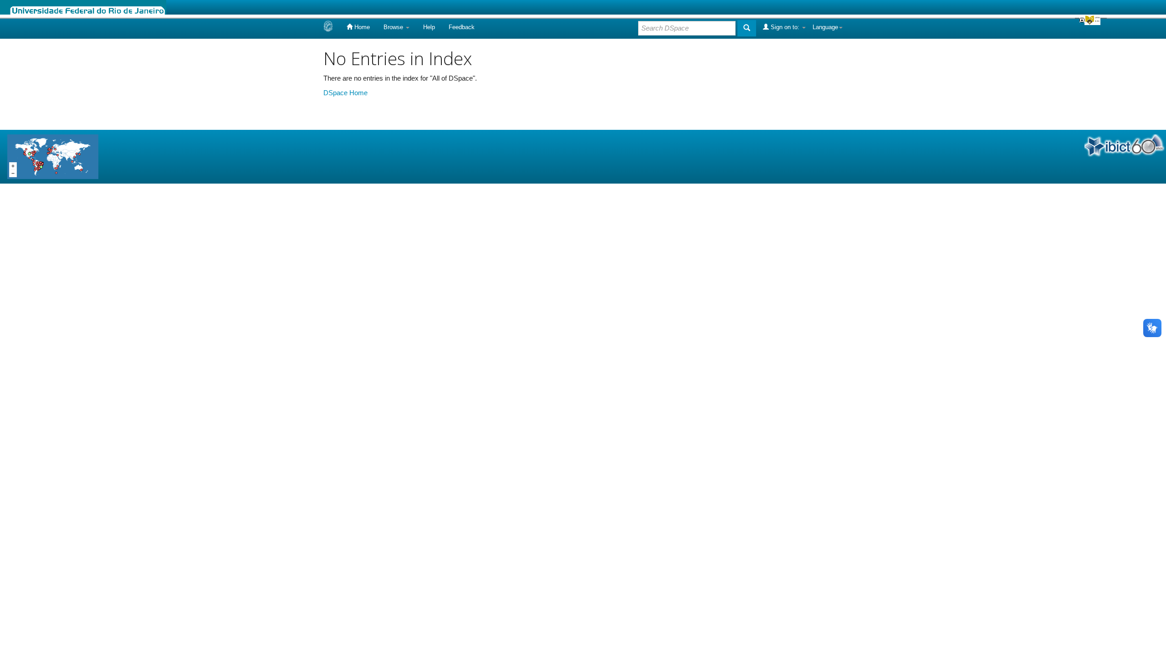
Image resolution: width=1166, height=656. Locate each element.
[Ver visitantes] (52, 156)
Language (825, 27)
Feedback (462, 27)
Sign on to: (785, 27)
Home (361, 27)
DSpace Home (345, 93)
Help (429, 27)
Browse (394, 27)
